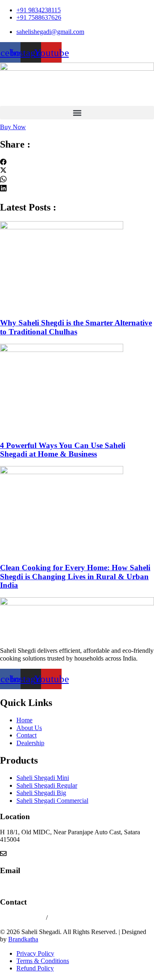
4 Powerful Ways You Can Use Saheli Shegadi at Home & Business (62, 450)
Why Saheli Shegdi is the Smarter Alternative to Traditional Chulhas (76, 327)
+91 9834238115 (23, 917)
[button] (77, 112)
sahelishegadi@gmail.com (34, 886)
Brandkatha (23, 939)
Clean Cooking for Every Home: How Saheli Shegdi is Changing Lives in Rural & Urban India (75, 576)
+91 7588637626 (71, 917)
